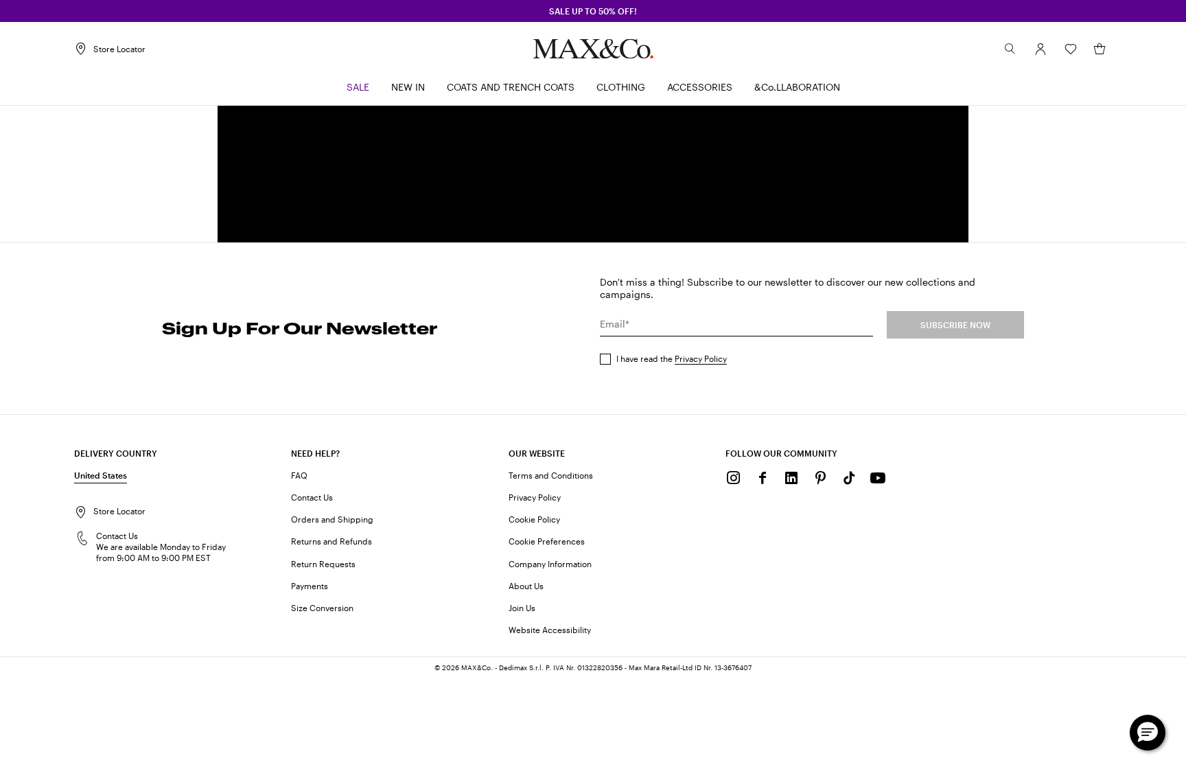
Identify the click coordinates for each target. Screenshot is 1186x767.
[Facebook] (762, 478)
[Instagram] (733, 478)
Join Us (522, 608)
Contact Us (312, 497)
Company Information (550, 564)
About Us (526, 586)
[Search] (1010, 49)
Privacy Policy (701, 358)
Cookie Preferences (547, 541)
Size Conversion (322, 608)
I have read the (671, 358)
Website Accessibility (550, 629)
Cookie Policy (534, 519)
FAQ (299, 475)
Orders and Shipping (332, 519)
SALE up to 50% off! (593, 11)
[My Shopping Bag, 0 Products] (1099, 49)
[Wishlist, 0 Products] (1071, 49)
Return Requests (323, 564)
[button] (1040, 49)
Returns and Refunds (331, 541)
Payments (309, 586)
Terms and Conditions (551, 475)
